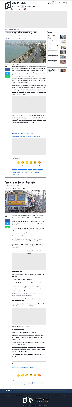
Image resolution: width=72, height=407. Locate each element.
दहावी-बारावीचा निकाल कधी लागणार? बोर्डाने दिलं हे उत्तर (22, 133)
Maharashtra (40, 170)
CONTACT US (55, 395)
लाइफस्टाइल (29, 6)
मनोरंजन (34, 6)
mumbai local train (16, 385)
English (21, 371)
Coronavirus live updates (22, 170)
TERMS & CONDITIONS (28, 395)
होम (5, 29)
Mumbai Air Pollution (16, 174)
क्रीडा (37, 6)
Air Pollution (26, 172)
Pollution (32, 172)
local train (22, 385)
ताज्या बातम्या (14, 6)
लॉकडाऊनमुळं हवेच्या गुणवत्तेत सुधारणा (14, 29)
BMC (19, 172)
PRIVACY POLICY (39, 395)
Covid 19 (30, 170)
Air (22, 172)
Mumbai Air (37, 172)
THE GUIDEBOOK (17, 395)
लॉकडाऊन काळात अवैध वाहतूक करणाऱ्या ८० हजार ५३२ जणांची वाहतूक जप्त (26, 136)
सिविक (22, 6)
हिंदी (20, 158)
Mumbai (34, 170)
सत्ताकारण (18, 6)
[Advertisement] (36, 20)
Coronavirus (15, 170)
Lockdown (14, 172)
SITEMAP (63, 395)
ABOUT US (9, 395)
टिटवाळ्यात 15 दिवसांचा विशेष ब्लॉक (20, 182)
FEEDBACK (47, 395)
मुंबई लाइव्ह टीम (8, 38)
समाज (25, 6)
